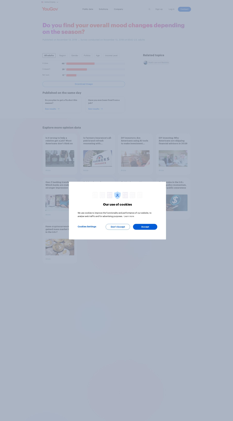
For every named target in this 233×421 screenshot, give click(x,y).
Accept (145, 227)
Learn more (129, 216)
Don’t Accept (118, 227)
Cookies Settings (87, 226)
